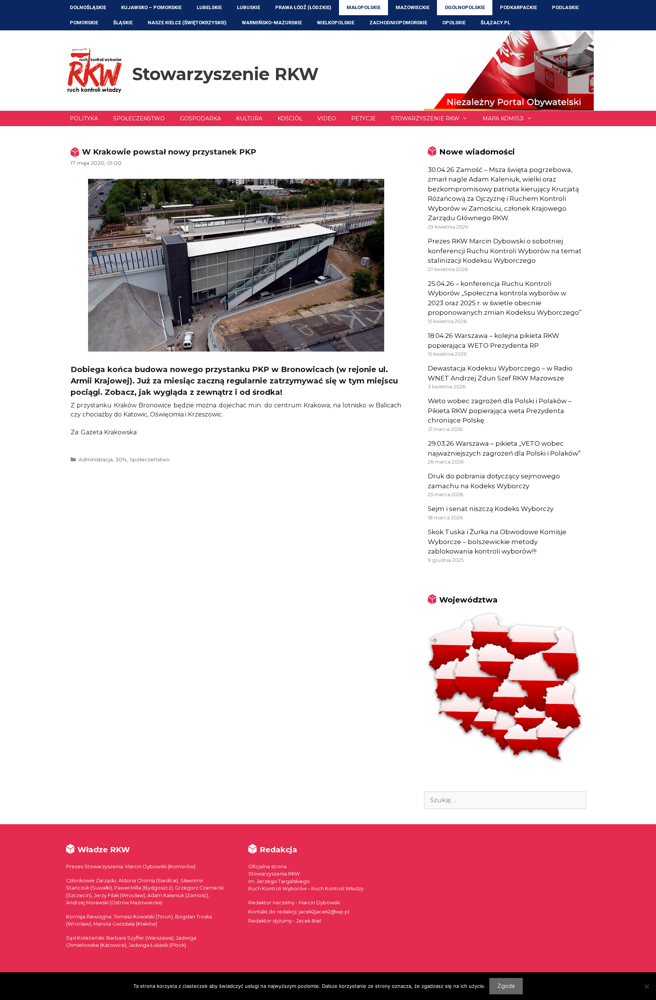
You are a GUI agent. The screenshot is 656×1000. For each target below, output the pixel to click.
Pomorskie (84, 22)
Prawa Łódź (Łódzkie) (303, 7)
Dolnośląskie (88, 7)
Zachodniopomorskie (398, 22)
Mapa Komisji (503, 118)
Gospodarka (200, 118)
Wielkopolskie (335, 22)
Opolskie (453, 22)
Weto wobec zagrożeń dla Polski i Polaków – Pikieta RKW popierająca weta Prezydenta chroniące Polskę (500, 410)
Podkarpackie (518, 7)
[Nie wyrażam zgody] (646, 986)
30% (121, 459)
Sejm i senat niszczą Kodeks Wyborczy (491, 509)
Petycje (363, 118)
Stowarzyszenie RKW (225, 73)
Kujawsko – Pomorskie (151, 7)
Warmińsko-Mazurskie (272, 22)
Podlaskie (565, 7)
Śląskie (122, 22)
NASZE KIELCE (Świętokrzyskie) (187, 22)
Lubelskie (209, 7)
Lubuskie (248, 7)
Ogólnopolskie (465, 7)
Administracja (96, 459)
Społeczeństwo (139, 118)
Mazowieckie (412, 7)
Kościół (290, 118)
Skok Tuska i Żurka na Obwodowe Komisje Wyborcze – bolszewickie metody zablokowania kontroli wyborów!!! (497, 541)
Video (326, 118)
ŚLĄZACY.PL (495, 22)
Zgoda (506, 986)
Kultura (249, 118)
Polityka (84, 118)
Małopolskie (363, 7)
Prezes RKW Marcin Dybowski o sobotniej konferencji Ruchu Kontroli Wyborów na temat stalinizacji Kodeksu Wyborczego (505, 250)
